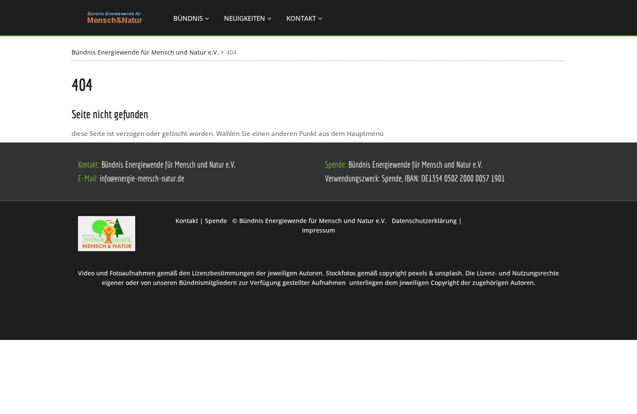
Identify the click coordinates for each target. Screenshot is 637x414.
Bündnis (188, 18)
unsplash (448, 273)
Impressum (318, 230)
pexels (417, 273)
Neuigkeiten (244, 18)
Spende (217, 221)
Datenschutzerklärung (425, 221)
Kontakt (301, 18)
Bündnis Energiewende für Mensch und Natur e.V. (145, 52)
